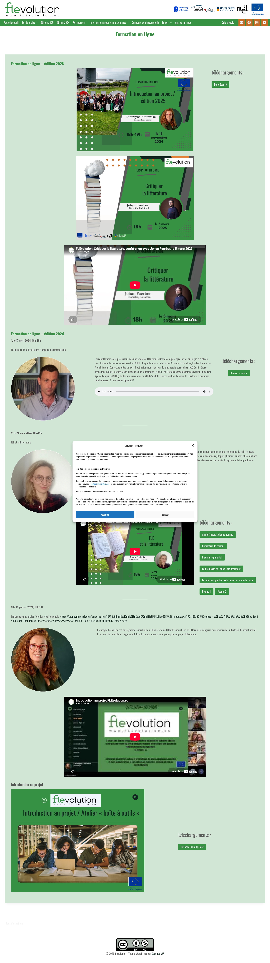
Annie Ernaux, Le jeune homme (217, 534)
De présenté (220, 84)
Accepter (105, 514)
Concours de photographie (145, 22)
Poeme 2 (222, 591)
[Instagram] (257, 22)
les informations (14, 923)
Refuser (165, 514)
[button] (192, 445)
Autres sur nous (183, 22)
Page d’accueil (11, 22)
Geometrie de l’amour (213, 546)
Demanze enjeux (238, 373)
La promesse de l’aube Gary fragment (221, 569)
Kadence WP (158, 953)
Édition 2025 (47, 22)
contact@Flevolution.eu (100, 483)
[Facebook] (249, 22)
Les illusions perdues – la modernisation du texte (227, 580)
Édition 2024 (63, 22)
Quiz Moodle (228, 22)
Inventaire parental (212, 557)
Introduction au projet (192, 847)
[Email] (241, 22)
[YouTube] (264, 22)
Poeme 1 (206, 591)
